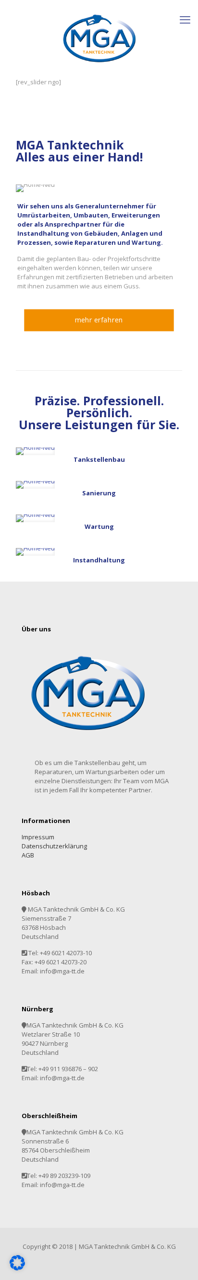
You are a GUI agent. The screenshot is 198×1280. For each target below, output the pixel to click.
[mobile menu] (185, 19)
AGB (28, 855)
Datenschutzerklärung (54, 846)
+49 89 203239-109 (64, 1175)
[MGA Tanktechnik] (99, 38)
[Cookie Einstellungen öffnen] (17, 1268)
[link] (35, 451)
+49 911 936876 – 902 (68, 1068)
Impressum (38, 837)
